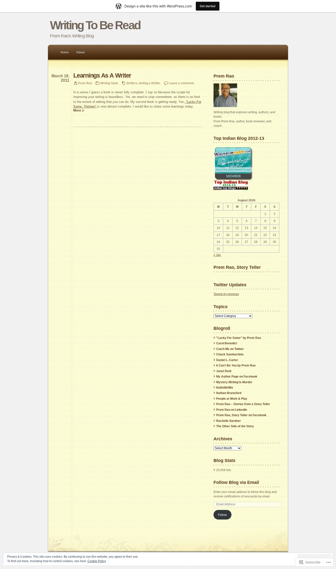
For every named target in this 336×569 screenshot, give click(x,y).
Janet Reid (223, 371)
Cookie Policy (97, 561)
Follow (222, 515)
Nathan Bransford (228, 393)
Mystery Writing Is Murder (234, 382)
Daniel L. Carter (227, 360)
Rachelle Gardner (228, 421)
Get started (207, 6)
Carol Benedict (226, 343)
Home (65, 52)
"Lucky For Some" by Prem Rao (238, 338)
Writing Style (109, 83)
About (80, 52)
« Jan (217, 255)
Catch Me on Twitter (230, 349)
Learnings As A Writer (102, 75)
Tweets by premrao (226, 294)
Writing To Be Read (95, 25)
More (77, 110)
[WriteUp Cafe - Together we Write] (233, 179)
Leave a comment (181, 83)
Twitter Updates (230, 284)
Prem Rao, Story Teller (237, 267)
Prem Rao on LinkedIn (231, 409)
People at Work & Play (231, 398)
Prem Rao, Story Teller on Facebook (241, 415)
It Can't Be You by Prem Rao (236, 365)
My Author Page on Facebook (236, 376)
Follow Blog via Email (236, 482)
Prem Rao (85, 83)
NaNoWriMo (224, 387)
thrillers (131, 83)
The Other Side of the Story (235, 426)
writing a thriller (149, 83)
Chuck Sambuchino (230, 354)
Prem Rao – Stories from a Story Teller (243, 404)
